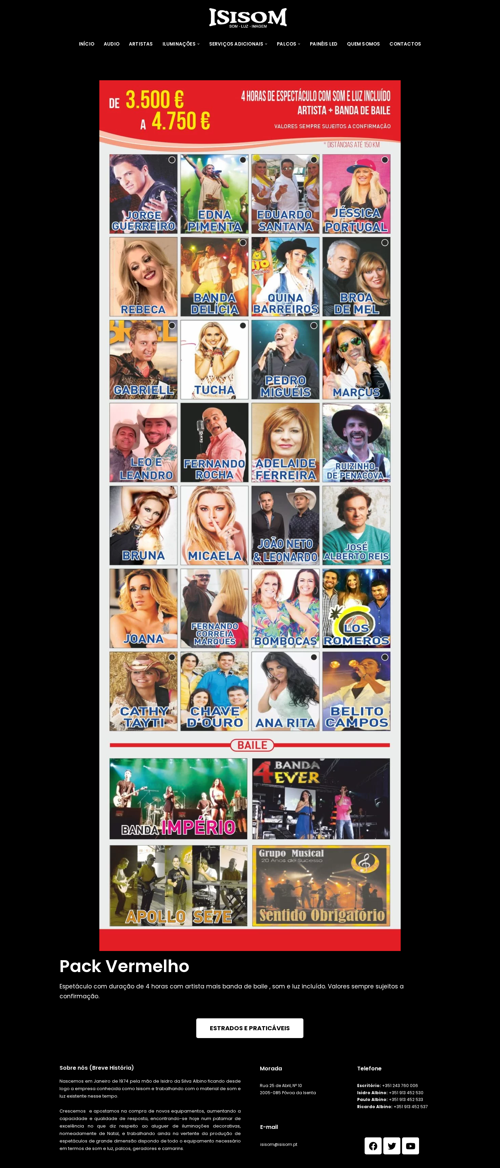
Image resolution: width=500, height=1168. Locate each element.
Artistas (141, 44)
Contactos (405, 44)
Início (86, 44)
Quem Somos (363, 44)
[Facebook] (373, 1145)
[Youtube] (410, 1145)
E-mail (269, 1127)
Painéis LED (323, 44)
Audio (111, 44)
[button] (198, 44)
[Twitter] (391, 1145)
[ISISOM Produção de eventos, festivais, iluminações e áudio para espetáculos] (250, 17)
